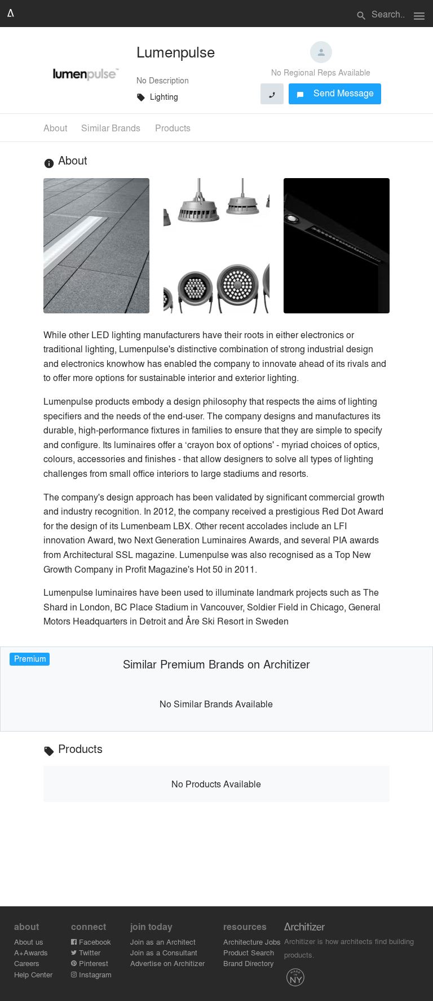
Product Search (248, 952)
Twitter (88, 952)
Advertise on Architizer (167, 963)
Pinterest (92, 963)
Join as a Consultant (163, 952)
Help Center (33, 974)
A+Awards (31, 952)
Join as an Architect (163, 941)
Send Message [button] (335, 92)
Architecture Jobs (252, 941)
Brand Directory (248, 963)
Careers (26, 963)
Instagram (94, 974)
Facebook (94, 941)
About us (28, 941)
